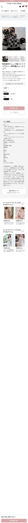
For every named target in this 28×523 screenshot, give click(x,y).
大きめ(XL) (12, 93)
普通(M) (6, 93)
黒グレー (6, 99)
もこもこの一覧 (14, 16)
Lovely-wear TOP (5, 16)
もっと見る (23, 203)
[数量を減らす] (5, 103)
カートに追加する (14, 112)
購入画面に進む (14, 108)
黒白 (12, 99)
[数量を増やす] (11, 103)
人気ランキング (14, 10)
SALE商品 (23, 10)
